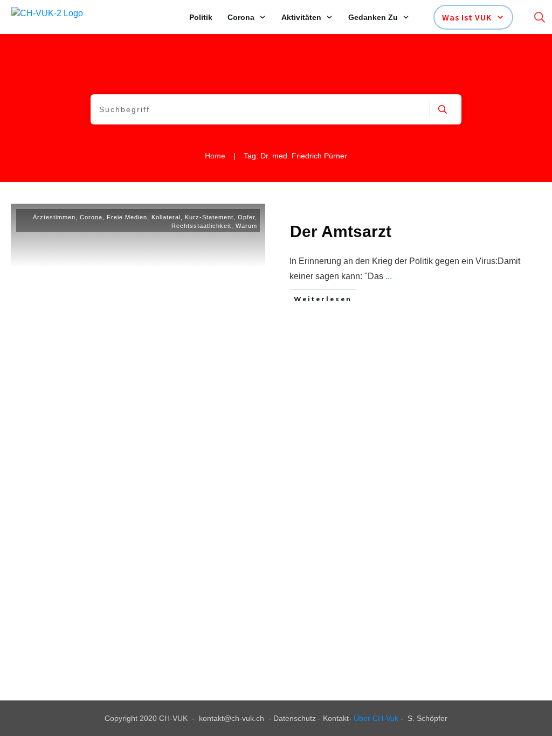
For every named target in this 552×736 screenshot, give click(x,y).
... (388, 276)
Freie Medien (127, 217)
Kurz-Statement (209, 217)
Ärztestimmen (54, 217)
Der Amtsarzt (340, 231)
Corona (91, 217)
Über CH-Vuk (376, 718)
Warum (246, 226)
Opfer (246, 217)
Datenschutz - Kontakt (311, 718)
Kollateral (166, 217)
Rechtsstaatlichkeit (201, 226)
